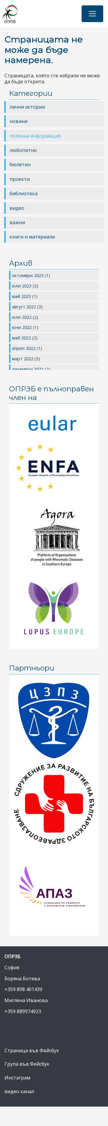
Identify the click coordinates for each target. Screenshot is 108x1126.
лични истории (27, 107)
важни (17, 222)
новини (19, 121)
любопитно (23, 150)
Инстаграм (17, 1077)
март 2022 (23, 359)
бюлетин (20, 164)
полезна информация (35, 136)
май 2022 (22, 338)
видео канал (19, 1091)
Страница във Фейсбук (31, 1050)
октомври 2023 (28, 275)
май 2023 (22, 296)
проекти (20, 179)
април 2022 (24, 348)
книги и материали (32, 236)
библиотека (24, 193)
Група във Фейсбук (27, 1064)
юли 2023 (22, 286)
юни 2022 (22, 327)
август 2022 (24, 307)
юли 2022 (22, 317)
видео (17, 208)
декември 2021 (28, 369)
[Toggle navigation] (92, 13)
